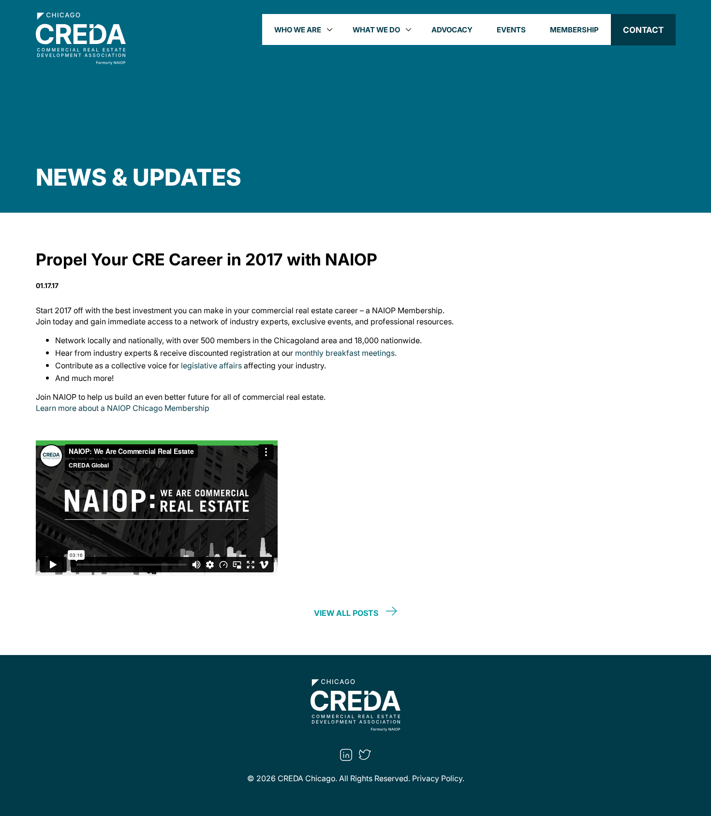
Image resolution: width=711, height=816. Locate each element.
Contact (643, 30)
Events (511, 29)
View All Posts (346, 612)
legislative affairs (211, 365)
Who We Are (297, 29)
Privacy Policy (437, 778)
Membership (574, 29)
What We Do (376, 29)
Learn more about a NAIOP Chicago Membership (122, 408)
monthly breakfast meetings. (346, 353)
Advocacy (452, 29)
